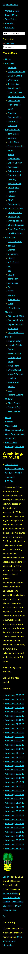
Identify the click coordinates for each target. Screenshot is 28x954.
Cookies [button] (12, 910)
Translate (9, 43)
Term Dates (10, 19)
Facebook (9, 27)
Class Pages (11, 426)
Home (8, 417)
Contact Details (12, 11)
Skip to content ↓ (10, 4)
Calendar (9, 23)
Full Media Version (11, 897)
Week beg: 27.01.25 (14, 446)
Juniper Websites (11, 893)
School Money (11, 15)
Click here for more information (12, 941)
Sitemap (6, 902)
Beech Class (11, 442)
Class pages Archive (14, 430)
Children (9, 422)
